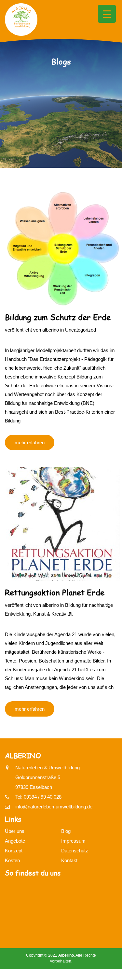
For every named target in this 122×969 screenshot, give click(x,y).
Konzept (13, 850)
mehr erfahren (30, 442)
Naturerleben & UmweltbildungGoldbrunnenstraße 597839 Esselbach (47, 777)
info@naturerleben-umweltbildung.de (53, 806)
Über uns (14, 831)
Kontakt (69, 860)
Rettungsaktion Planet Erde (54, 592)
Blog (66, 831)
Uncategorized (80, 330)
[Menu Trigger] (107, 14)
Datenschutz (74, 850)
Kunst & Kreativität (53, 614)
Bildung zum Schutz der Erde (58, 317)
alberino (50, 330)
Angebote (15, 841)
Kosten (12, 860)
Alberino (66, 955)
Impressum (73, 841)
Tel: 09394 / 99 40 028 (38, 797)
